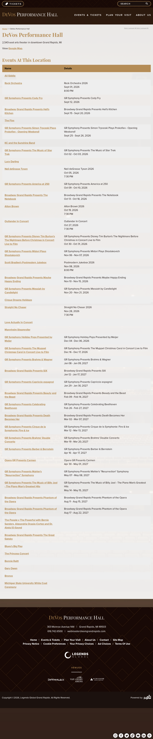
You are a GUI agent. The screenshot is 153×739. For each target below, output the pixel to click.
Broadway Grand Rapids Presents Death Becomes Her (27, 417)
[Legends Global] (77, 655)
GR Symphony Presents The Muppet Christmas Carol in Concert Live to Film (27, 350)
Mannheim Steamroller (17, 330)
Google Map (15, 48)
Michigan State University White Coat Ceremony (26, 585)
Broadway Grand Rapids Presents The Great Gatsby (30, 537)
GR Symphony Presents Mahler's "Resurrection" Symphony (23, 473)
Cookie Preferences (54, 644)
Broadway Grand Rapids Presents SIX (26, 371)
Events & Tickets (88, 15)
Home (4, 28)
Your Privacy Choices (82, 644)
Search (148, 4)
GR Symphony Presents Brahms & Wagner (28, 359)
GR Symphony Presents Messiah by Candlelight (25, 291)
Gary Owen (11, 568)
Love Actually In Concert (19, 322)
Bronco (9, 576)
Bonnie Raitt (12, 561)
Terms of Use (122, 644)
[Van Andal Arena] (76, 679)
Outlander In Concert (17, 221)
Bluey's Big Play (14, 546)
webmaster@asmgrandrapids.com (86, 631)
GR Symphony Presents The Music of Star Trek (28, 152)
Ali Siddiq (10, 76)
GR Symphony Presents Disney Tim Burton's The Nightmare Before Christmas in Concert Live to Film (30, 240)
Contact (104, 640)
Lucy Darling (12, 161)
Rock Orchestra (13, 83)
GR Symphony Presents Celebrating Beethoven (25, 406)
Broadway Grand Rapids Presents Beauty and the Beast (30, 395)
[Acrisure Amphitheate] (97, 679)
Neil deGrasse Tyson (16, 169)
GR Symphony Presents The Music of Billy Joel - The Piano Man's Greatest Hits (31, 484)
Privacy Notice (31, 644)
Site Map (118, 640)
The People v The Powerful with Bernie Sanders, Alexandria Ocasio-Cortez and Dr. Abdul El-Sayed (29, 524)
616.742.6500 (55, 631)
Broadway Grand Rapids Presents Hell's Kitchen (27, 111)
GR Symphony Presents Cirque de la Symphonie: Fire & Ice (25, 429)
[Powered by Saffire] (147, 698)
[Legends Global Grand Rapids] (30, 14)
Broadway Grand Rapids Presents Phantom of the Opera (31, 499)
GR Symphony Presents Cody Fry (24, 98)
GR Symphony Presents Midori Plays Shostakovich (25, 253)
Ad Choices (104, 644)
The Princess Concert (17, 554)
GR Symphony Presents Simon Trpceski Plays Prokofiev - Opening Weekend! (30, 130)
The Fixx (9, 120)
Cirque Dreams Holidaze (18, 300)
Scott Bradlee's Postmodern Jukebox (25, 262)
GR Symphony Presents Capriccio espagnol (29, 382)
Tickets (16, 4)
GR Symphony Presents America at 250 (27, 184)
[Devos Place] (56, 680)
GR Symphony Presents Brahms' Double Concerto (27, 440)
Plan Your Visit (118, 15)
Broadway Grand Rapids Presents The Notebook (26, 197)
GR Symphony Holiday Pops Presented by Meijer (28, 339)
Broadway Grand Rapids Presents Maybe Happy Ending (28, 279)
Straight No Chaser (15, 307)
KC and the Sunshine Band (20, 143)
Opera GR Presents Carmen (20, 460)
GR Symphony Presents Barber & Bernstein (29, 449)
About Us (143, 15)
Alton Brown (12, 206)
